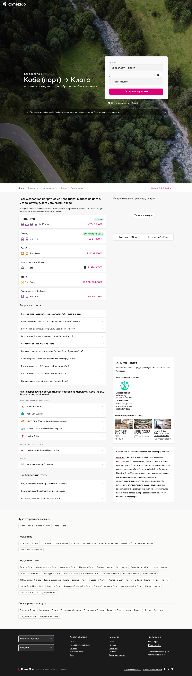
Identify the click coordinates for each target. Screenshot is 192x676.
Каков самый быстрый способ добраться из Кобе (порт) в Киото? (51, 321)
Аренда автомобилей (80, 645)
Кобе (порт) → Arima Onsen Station (137, 543)
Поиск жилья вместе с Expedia (125, 103)
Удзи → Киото (160, 567)
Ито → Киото (121, 567)
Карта (64, 188)
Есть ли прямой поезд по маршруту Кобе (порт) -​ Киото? (47, 336)
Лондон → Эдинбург (153, 610)
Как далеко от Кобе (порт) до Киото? (38, 343)
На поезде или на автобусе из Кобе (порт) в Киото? (44, 381)
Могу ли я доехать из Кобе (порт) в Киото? (40, 498)
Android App (155, 645)
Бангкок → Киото (80, 580)
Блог (72, 655)
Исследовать (161, 188)
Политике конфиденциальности (106, 112)
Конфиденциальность (132, 669)
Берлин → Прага (114, 610)
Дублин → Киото (142, 580)
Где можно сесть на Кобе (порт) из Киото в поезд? (44, 373)
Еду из (112, 63)
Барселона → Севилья (94, 610)
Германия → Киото (130, 573)
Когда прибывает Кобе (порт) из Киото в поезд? (43, 491)
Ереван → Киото (98, 580)
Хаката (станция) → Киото (106, 586)
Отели (73, 641)
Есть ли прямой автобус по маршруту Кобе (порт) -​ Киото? (48, 329)
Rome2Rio (120, 457)
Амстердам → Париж (48, 610)
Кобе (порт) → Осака (108, 543)
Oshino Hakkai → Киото (131, 586)
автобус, (62, 86)
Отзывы (73, 648)
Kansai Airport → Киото (140, 567)
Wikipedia (120, 371)
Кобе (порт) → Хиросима (31, 549)
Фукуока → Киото (68, 567)
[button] (136, 92)
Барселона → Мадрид (71, 610)
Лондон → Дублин (28, 616)
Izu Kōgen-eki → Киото (47, 592)
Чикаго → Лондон (133, 610)
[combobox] (136, 67)
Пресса (112, 645)
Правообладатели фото (158, 651)
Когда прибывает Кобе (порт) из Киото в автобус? (44, 483)
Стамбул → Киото (150, 573)
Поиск (21, 188)
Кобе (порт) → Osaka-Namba (54, 543)
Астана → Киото (71, 573)
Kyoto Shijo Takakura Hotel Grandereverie (161, 433)
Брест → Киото (54, 586)
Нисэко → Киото (152, 586)
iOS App (154, 641)
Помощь (112, 651)
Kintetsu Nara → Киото (30, 573)
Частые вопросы (49, 188)
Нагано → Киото (86, 567)
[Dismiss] (165, 112)
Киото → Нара (59, 525)
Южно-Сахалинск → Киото (56, 580)
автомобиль (76, 86)
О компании (62, 669)
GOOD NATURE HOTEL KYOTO (142, 432)
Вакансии (113, 648)
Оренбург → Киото (51, 573)
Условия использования (152, 669)
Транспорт (33, 188)
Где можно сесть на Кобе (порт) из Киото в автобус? (45, 366)
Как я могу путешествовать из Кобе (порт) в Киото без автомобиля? (52, 351)
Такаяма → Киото (104, 567)
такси (93, 86)
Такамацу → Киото (110, 573)
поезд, (42, 86)
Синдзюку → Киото (90, 573)
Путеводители (76, 651)
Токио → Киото (26, 567)
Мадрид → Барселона (49, 616)
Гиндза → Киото (160, 580)
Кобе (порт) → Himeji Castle (83, 543)
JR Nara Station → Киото (30, 580)
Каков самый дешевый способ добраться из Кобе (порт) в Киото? (51, 314)
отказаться (82, 112)
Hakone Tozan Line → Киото (32, 586)
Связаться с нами (117, 655)
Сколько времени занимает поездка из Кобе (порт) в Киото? (48, 358)
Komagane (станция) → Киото (77, 586)
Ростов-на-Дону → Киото (120, 580)
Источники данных (156, 654)
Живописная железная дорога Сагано (124, 395)
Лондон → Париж (28, 610)
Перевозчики (77, 188)
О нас (111, 641)
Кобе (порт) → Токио (29, 543)
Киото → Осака (43, 525)
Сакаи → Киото (26, 592)
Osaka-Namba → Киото (46, 567)
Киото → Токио (26, 525)
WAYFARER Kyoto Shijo (121, 432)
